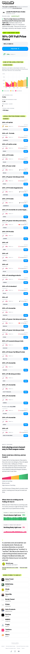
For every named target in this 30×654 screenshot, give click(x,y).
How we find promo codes (22, 646)
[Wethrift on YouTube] (18, 651)
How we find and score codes (10, 567)
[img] (15, 81)
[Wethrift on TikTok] (11, 651)
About (3, 646)
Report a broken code (11, 648)
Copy (25, 129)
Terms (23, 648)
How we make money (17, 8)
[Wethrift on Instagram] (15, 651)
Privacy (18, 648)
